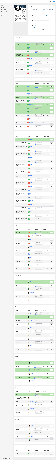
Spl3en (31, 397)
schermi (32, 453)
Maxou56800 (31, 104)
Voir (51, 44)
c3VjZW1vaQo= (31, 86)
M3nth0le (31, 200)
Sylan (30, 51)
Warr (31, 139)
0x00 (30, 349)
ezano (30, 54)
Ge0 (30, 47)
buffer (31, 288)
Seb (30, 296)
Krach (31, 246)
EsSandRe (31, 235)
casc (31, 366)
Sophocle (31, 404)
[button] (54, 1)
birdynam (30, 65)
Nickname (31, 122)
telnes (31, 239)
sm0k (31, 168)
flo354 (31, 257)
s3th (30, 97)
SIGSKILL (31, 232)
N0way (30, 69)
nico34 (30, 58)
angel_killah (32, 334)
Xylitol (30, 111)
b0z (30, 250)
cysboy (30, 93)
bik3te (30, 72)
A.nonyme (31, 285)
